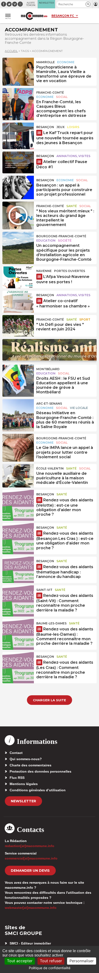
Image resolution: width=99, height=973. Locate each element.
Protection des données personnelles (40, 771)
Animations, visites (73, 156)
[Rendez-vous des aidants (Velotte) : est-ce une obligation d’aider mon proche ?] (18, 500)
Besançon (45, 127)
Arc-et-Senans (49, 403)
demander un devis (30, 870)
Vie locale (79, 408)
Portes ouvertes (69, 271)
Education (46, 240)
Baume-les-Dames (51, 623)
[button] (88, 4)
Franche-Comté (50, 92)
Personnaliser (81, 960)
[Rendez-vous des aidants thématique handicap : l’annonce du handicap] (18, 567)
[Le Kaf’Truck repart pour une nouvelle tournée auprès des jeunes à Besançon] (18, 133)
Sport (84, 319)
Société (65, 240)
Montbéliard (48, 369)
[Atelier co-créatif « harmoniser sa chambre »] (18, 301)
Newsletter (23, 801)
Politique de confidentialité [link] (49, 968)
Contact (16, 753)
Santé (71, 206)
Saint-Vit (44, 590)
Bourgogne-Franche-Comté (61, 236)
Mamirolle (45, 62)
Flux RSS (17, 778)
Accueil (11, 51)
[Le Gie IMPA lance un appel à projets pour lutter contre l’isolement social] (18, 444)
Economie (65, 62)
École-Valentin (50, 468)
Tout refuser (51, 960)
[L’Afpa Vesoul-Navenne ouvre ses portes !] (18, 277)
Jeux (60, 127)
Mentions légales (24, 784)
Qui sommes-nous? (26, 759)
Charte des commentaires (30, 765)
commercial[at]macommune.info (31, 858)
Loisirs (73, 127)
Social (62, 97)
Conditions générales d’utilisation (38, 790)
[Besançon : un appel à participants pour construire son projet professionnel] (18, 186)
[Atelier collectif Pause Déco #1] (18, 162)
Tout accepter (19, 960)
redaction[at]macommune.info (29, 846)
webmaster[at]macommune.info (30, 908)
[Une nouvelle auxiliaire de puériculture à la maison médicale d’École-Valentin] (18, 475)
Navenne (44, 271)
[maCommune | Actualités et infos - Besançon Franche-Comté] (34, 16)
